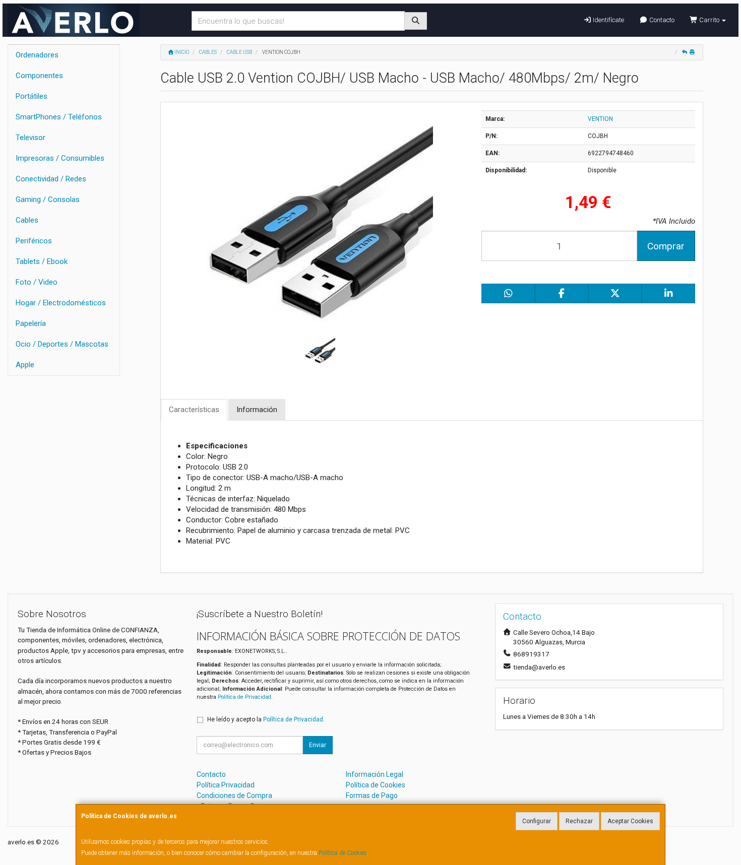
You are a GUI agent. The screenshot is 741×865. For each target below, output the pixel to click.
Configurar (536, 821)
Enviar (317, 745)
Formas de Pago (372, 795)
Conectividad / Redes (51, 178)
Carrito (709, 20)
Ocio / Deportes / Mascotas (62, 344)
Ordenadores (37, 54)
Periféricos (34, 240)
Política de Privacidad (244, 697)
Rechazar (579, 821)
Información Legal (374, 774)
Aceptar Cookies (630, 821)
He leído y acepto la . (266, 719)
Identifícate (607, 20)
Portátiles (31, 96)
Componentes (39, 75)
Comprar (666, 246)
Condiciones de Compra (234, 795)
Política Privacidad (226, 785)
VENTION (600, 118)
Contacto (661, 20)
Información (256, 409)
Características (194, 409)
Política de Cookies (343, 852)
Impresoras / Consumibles (60, 158)
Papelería (31, 323)
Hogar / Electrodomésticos (61, 302)
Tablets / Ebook (42, 261)
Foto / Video (36, 282)
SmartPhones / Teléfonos (59, 116)
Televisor (30, 137)
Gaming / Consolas (48, 199)
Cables (27, 220)
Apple (25, 364)
